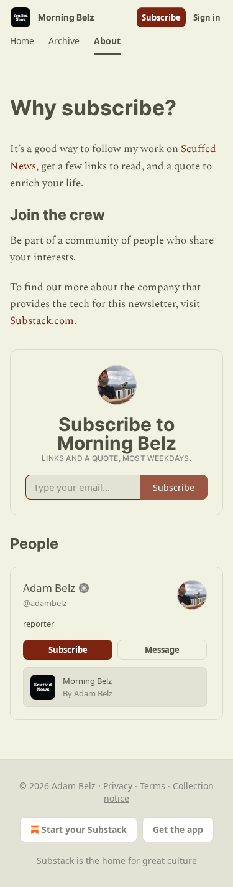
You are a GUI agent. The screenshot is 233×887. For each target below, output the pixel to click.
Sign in (207, 17)
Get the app (178, 829)
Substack (55, 860)
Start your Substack (84, 829)
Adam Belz (49, 588)
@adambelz (44, 603)
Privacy (117, 786)
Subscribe (161, 17)
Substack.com (42, 321)
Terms (152, 786)
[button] (21, 41)
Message (162, 649)
